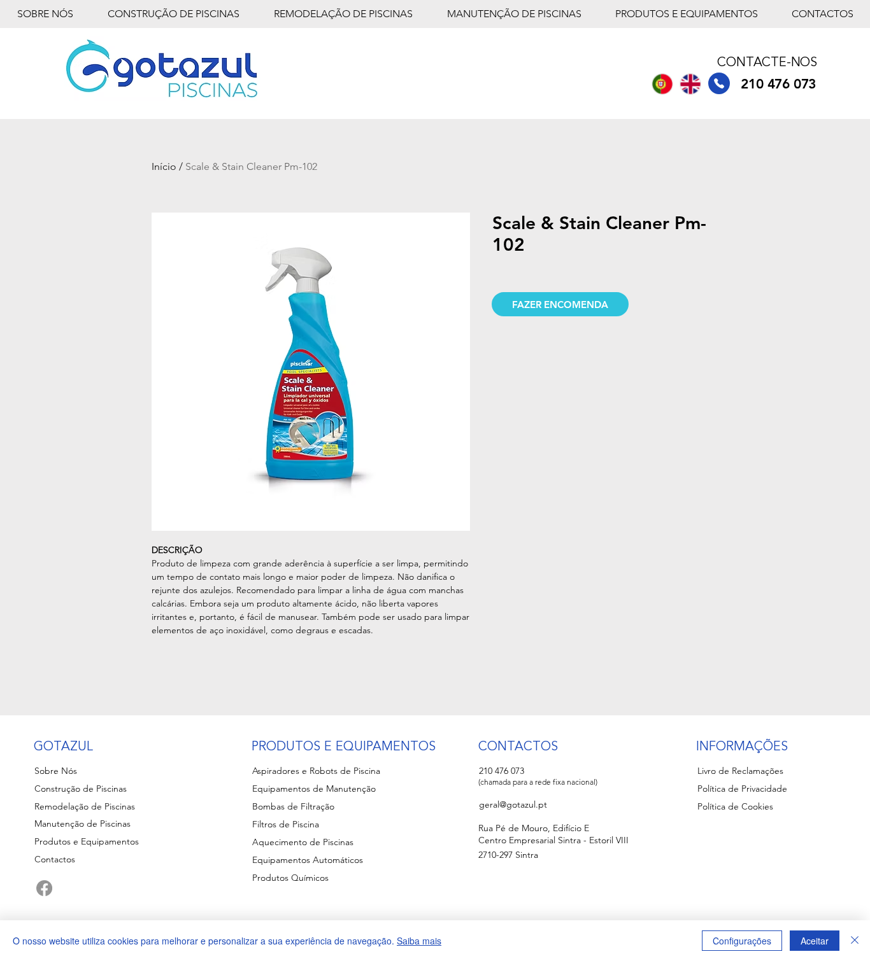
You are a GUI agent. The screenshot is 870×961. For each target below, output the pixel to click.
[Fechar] (854, 940)
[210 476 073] (719, 83)
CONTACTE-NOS (767, 63)
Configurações (742, 940)
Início (164, 166)
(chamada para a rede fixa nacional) (537, 782)
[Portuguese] (662, 83)
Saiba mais (419, 940)
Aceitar (815, 940)
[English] (690, 83)
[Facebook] (44, 888)
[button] (560, 304)
